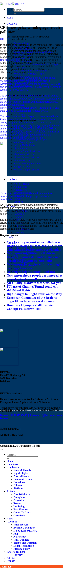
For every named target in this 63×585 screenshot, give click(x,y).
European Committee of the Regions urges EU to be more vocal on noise (32, 299)
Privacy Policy (21, 548)
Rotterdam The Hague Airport (29, 73)
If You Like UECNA (25, 530)
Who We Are (20, 524)
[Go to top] (1, 449)
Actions (11, 491)
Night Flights (20, 473)
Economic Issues (22, 479)
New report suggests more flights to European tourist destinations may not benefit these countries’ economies (33, 256)
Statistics (18, 201)
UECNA (4, 39)
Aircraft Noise (21, 189)
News (10, 518)
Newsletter (19, 536)
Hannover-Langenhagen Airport (30, 139)
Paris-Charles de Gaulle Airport (30, 70)
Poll (15, 533)
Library (18, 554)
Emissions (19, 482)
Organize (18, 217)
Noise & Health (22, 470)
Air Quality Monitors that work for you (34, 283)
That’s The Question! (25, 542)
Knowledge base (16, 551)
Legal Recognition (23, 268)
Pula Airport (19, 114)
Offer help (18, 232)
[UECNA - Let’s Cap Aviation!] (12, 4)
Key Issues (13, 467)
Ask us (10, 557)
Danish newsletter (9, 59)
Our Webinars (21, 494)
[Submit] (14, 13)
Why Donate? (21, 539)
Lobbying (19, 506)
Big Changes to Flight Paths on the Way (34, 294)
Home (10, 17)
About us (12, 521)
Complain (18, 213)
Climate (17, 198)
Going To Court (22, 512)
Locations (12, 23)
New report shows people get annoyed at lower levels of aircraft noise (34, 277)
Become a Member (24, 527)
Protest (17, 503)
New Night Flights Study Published (31, 272)
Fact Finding (20, 509)
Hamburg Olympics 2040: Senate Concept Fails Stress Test (30, 306)
